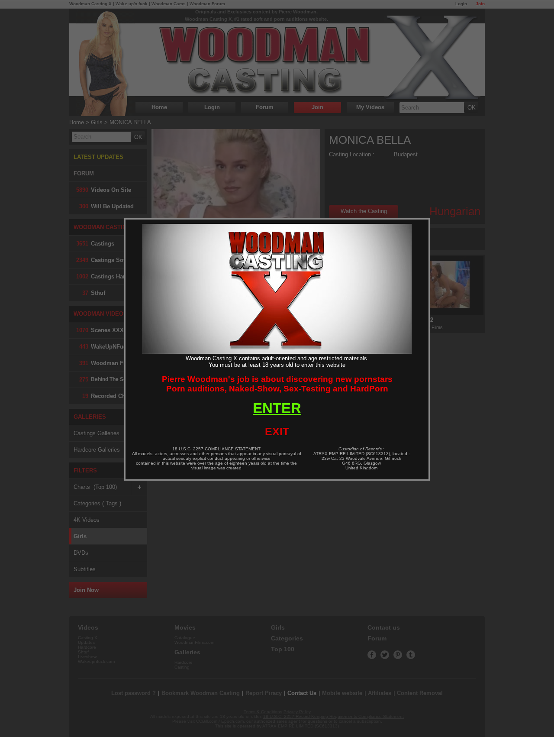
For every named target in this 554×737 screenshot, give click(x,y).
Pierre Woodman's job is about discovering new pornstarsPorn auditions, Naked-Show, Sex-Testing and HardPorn (277, 384)
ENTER (277, 408)
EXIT (277, 431)
